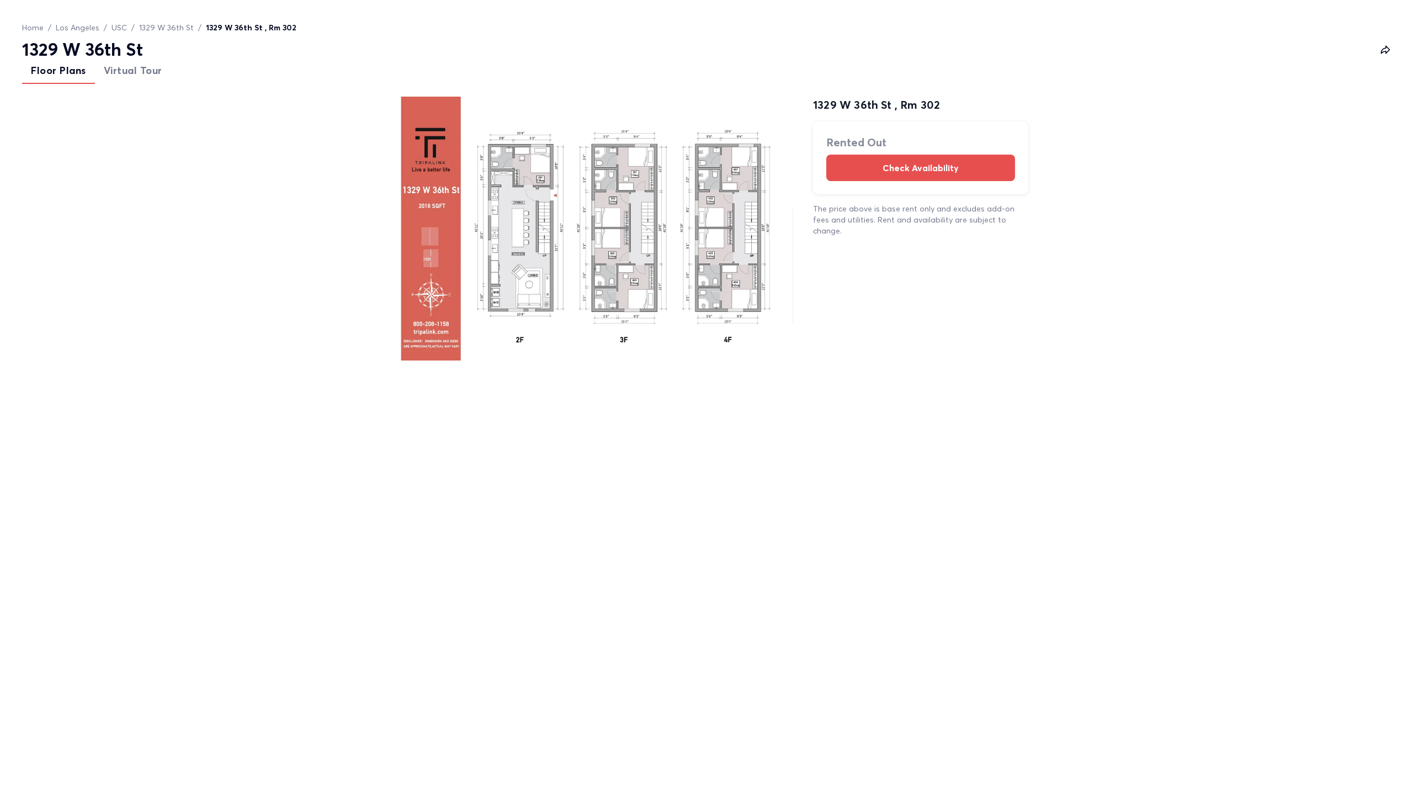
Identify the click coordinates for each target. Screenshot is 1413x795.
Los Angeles (77, 28)
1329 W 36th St (166, 28)
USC (119, 28)
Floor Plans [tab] (58, 70)
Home (33, 28)
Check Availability (921, 167)
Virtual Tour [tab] (133, 70)
